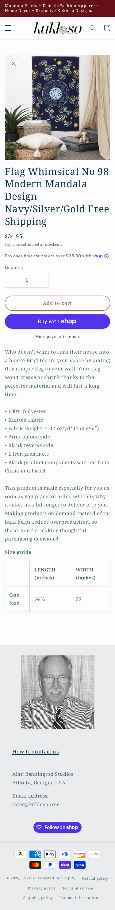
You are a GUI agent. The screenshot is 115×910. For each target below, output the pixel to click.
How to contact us (35, 751)
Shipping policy (38, 897)
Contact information (78, 897)
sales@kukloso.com (36, 804)
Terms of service (77, 888)
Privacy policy (42, 888)
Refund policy (95, 878)
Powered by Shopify (57, 878)
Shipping (12, 244)
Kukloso (29, 878)
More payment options (57, 336)
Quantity (14, 267)
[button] (8, 28)
